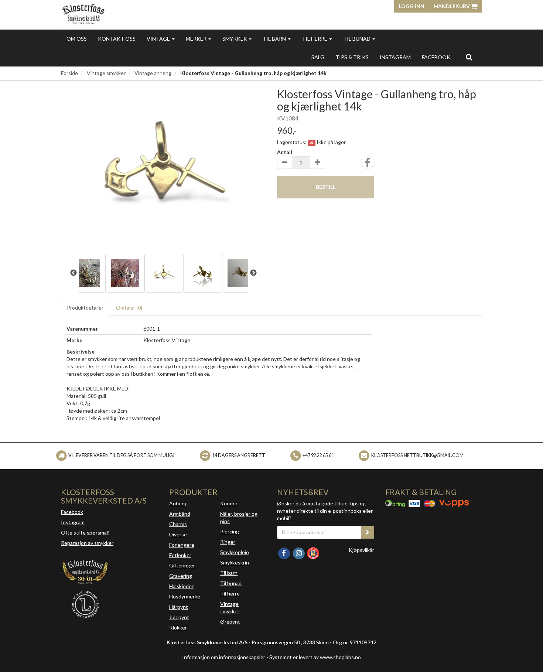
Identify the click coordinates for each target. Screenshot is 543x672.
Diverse (178, 534)
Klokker (178, 627)
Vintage (159, 38)
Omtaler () (129, 307)
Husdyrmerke (184, 596)
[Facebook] (284, 552)
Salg (317, 57)
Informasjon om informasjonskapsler (223, 657)
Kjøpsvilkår (361, 550)
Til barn (275, 38)
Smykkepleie (234, 552)
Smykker (235, 38)
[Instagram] (299, 552)
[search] (469, 57)
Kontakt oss (117, 38)
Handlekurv (452, 6)
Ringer (227, 542)
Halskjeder (181, 586)
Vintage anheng (152, 73)
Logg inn (411, 6)
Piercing (229, 531)
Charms (178, 524)
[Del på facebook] (367, 164)
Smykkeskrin (234, 562)
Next (253, 273)
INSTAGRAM (395, 57)
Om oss (76, 38)
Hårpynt (178, 607)
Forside (69, 73)
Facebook (72, 512)
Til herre (315, 38)
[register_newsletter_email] (367, 532)
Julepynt (179, 617)
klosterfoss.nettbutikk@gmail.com (417, 455)
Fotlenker (180, 555)
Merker (197, 38)
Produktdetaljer (85, 307)
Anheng (178, 503)
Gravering (180, 576)
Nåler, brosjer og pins (238, 517)
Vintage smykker (106, 73)
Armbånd (179, 514)
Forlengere (181, 545)
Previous (73, 273)
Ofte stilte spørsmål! (85, 532)
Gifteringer (182, 565)
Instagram (73, 522)
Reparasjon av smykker (87, 543)
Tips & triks (352, 57)
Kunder (229, 503)
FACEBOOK (436, 57)
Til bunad (357, 38)
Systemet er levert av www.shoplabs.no (315, 657)
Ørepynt (230, 621)
